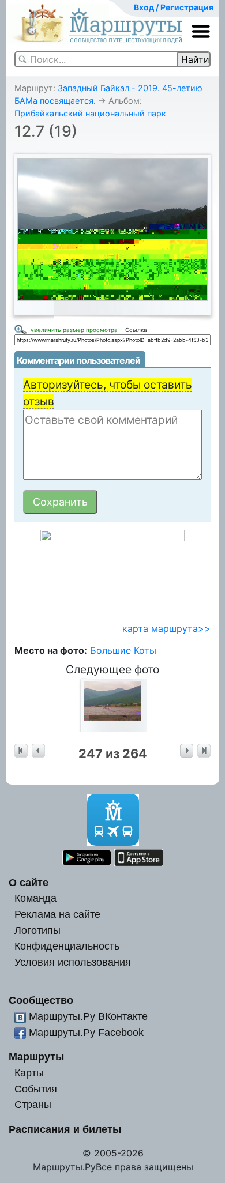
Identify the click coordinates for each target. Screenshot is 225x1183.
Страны (32, 1104)
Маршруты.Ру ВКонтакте (88, 1016)
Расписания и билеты (65, 1129)
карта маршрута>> (166, 628)
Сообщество (41, 1000)
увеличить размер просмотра (75, 329)
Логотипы (37, 930)
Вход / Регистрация (173, 7)
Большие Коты (123, 650)
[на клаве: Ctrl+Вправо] (186, 751)
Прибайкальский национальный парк (90, 113)
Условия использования (72, 962)
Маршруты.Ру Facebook (86, 1032)
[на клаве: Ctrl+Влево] (38, 751)
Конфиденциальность (66, 946)
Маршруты (36, 1056)
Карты (29, 1073)
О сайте (28, 882)
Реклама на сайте (57, 914)
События (35, 1089)
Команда (35, 898)
